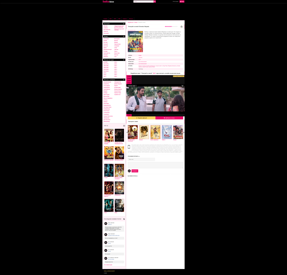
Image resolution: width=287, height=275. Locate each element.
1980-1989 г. (106, 65)
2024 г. (115, 72)
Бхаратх (140, 65)
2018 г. (115, 62)
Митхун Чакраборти (108, 98)
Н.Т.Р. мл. (106, 100)
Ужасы (115, 51)
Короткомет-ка (107, 53)
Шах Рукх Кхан (107, 119)
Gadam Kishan (145, 66)
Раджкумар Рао (107, 105)
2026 (119, 18)
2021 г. (115, 67)
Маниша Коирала (118, 89)
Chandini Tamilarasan (150, 65)
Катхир (144, 65)
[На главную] (109, 1)
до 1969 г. (106, 62)
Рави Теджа (106, 103)
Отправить (134, 170)
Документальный (107, 49)
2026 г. (115, 76)
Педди (109, 243)
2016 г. (105, 74)
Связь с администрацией (109, 270)
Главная (105, 18)
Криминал (106, 56)
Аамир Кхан (106, 83)
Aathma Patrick (152, 66)
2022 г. (115, 69)
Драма (105, 47)
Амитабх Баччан (107, 82)
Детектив (106, 45)
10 (177, 26)
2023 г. (115, 71)
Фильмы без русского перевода (119, 29)
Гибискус (110, 224)
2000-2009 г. (106, 69)
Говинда (105, 92)
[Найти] (155, 1)
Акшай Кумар (107, 87)
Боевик (105, 40)
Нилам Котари (117, 91)
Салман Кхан (106, 112)
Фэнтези (116, 54)
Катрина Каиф (117, 87)
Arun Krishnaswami (143, 61)
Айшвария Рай (117, 82)
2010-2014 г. (106, 71)
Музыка (116, 40)
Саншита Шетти (158, 65)
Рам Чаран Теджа (107, 107)
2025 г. (115, 74)
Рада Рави (165, 65)
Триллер (116, 49)
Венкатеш (174, 65)
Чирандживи (106, 117)
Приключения (117, 44)
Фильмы (131, 18)
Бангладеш (106, 33)
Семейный (116, 45)
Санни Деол (106, 114)
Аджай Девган (107, 89)
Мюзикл (116, 42)
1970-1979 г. (106, 64)
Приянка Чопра (117, 92)
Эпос (115, 56)
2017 (140, 59)
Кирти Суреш (106, 94)
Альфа (109, 251)
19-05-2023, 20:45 (132, 30)
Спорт (115, 47)
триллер (140, 57)
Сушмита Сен (117, 94)
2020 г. (115, 65)
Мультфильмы (107, 29)
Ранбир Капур (107, 108)
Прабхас (105, 101)
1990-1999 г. (106, 67)
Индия (140, 55)
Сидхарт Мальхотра (108, 116)
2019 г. (115, 64)
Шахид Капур (107, 121)
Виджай (105, 91)
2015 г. (105, 72)
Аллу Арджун (107, 85)
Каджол (116, 85)
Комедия (106, 54)
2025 (115, 18)
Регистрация (175, 1)
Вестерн (105, 42)
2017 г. (105, 76)
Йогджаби (170, 65)
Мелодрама (117, 38)
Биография (106, 38)
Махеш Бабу (106, 96)
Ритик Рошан (106, 110)
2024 (110, 18)
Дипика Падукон (118, 83)
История (105, 51)
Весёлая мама (111, 259)
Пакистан (106, 31)
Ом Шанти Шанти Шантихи (113, 235)
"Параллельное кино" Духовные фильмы (119, 27)
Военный (106, 44)
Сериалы (125, 18)
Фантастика (117, 53)
